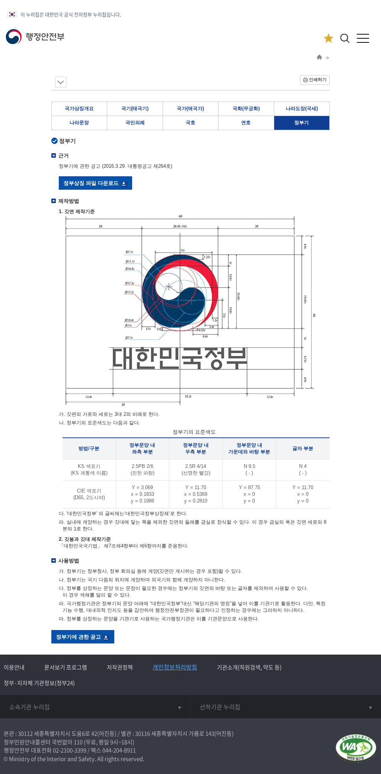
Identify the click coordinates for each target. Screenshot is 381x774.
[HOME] (319, 58)
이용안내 (14, 667)
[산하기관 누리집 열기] (285, 706)
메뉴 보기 (60, 82)
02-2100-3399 (69, 750)
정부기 (301, 122)
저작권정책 (120, 667)
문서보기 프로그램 (65, 667)
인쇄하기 (318, 79)
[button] (344, 38)
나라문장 (79, 122)
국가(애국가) (190, 108)
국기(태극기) (134, 108)
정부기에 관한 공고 (78, 637)
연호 (246, 122)
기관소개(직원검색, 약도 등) (249, 667)
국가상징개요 (79, 108)
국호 (190, 122)
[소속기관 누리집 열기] (95, 706)
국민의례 (135, 122)
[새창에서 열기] (355, 749)
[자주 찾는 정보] (328, 38)
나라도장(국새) (302, 108)
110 (78, 742)
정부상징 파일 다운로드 (91, 183)
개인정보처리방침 (175, 666)
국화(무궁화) (246, 108)
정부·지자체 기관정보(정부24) (39, 683)
